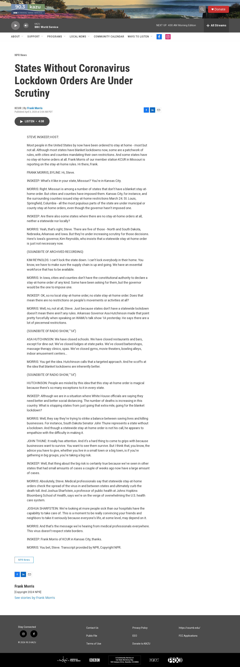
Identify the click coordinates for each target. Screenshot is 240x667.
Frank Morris (35, 108)
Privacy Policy (140, 628)
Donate (220, 9)
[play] (15, 26)
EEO (134, 635)
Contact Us (92, 628)
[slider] (31, 25)
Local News (78, 36)
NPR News (21, 55)
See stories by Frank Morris (35, 597)
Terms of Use (93, 643)
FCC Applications (188, 635)
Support (33, 36)
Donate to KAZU (141, 643)
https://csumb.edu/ (189, 628)
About (15, 36)
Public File (91, 635)
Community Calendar (109, 36)
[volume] (26, 26)
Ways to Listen (138, 36)
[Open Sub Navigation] (22, 36)
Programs (54, 36)
